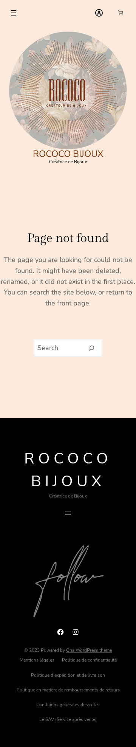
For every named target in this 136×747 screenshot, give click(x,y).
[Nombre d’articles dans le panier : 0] (120, 12)
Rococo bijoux (68, 154)
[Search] (91, 348)
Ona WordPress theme (89, 650)
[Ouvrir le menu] (13, 12)
